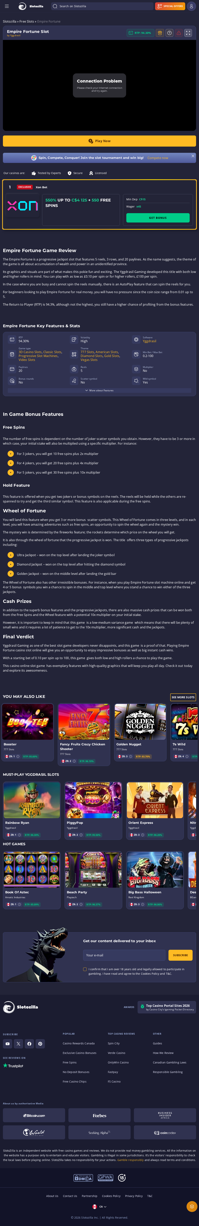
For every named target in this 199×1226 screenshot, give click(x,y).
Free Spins (70, 1062)
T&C (150, 1196)
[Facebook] (29, 1043)
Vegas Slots (89, 360)
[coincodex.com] (165, 1132)
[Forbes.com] (99, 1115)
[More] (192, 1206)
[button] (18, 756)
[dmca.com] (83, 1177)
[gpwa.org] (105, 1177)
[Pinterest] (40, 1043)
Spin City (114, 1043)
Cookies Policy (111, 1196)
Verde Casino (116, 1053)
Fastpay (113, 1072)
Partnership (89, 1196)
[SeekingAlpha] (99, 1132)
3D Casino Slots (30, 352)
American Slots (107, 352)
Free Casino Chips (74, 1081)
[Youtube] (7, 1043)
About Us (52, 1196)
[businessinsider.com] (165, 1115)
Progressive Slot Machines (38, 356)
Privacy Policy (134, 1196)
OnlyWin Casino (118, 1062)
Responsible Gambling (168, 1072)
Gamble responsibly (130, 1160)
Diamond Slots (91, 356)
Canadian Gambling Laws (169, 1062)
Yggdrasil (149, 341)
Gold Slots (111, 356)
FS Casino (114, 1081)
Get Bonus (158, 218)
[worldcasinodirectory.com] (34, 1132)
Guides (157, 1043)
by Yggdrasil (13, 35)
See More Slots (183, 697)
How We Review (163, 1053)
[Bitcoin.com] (34, 1115)
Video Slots (27, 360)
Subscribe (180, 955)
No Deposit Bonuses (76, 1072)
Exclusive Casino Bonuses (79, 1053)
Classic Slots (52, 352)
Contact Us (70, 1196)
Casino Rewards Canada (79, 1043)
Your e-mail (94, 955)
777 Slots (87, 352)
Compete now (158, 158)
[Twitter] (18, 1043)
